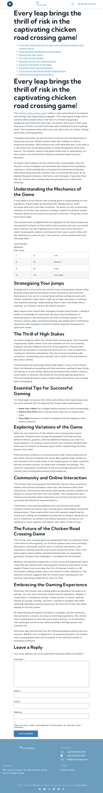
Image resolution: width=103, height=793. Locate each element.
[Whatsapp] (49, 789)
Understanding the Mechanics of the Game (40, 52)
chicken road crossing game (33, 113)
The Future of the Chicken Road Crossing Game (42, 71)
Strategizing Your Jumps (31, 55)
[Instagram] (63, 789)
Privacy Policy (68, 770)
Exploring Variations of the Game (35, 65)
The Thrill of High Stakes (31, 58)
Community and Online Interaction (36, 68)
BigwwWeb (81, 785)
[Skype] (40, 789)
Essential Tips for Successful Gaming (37, 61)
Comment (19, 659)
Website (18, 712)
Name (17, 691)
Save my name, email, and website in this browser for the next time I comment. (47, 726)
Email (17, 702)
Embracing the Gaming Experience (36, 74)
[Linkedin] (59, 789)
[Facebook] (44, 789)
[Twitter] (54, 789)
